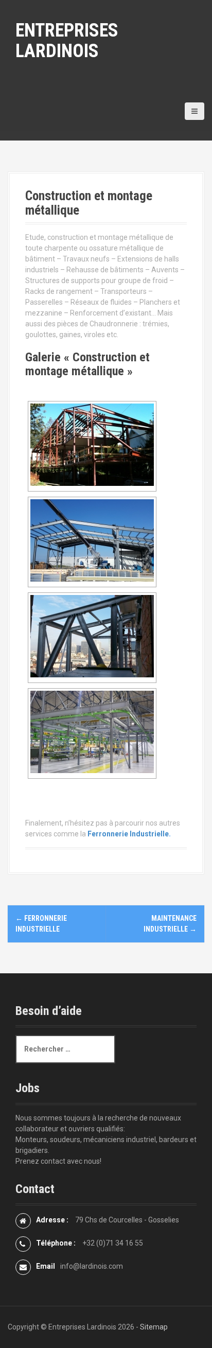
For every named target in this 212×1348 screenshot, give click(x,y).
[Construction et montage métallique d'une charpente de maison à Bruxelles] (92, 445)
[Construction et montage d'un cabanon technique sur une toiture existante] (92, 636)
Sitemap (154, 1327)
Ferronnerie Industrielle (128, 834)
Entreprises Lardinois (66, 41)
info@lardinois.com (91, 1266)
